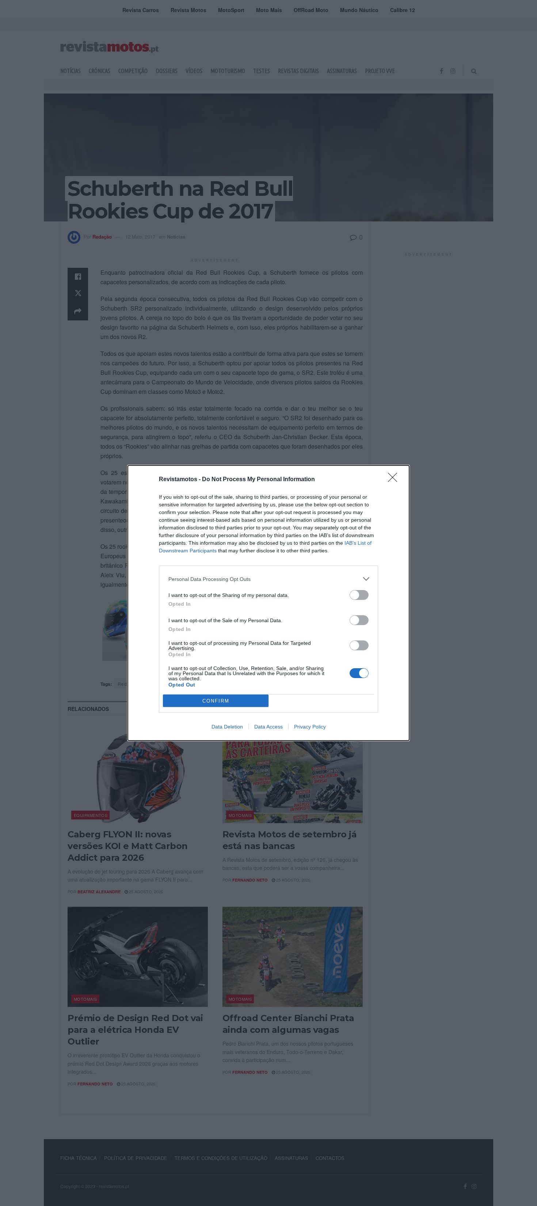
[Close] (395, 480)
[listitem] (268, 579)
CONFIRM (215, 701)
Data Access (268, 727)
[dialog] (268, 603)
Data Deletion (227, 727)
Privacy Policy (310, 727)
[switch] (359, 595)
